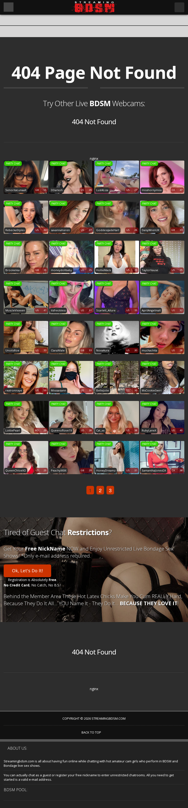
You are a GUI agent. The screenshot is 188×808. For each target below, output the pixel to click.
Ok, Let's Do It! (27, 570)
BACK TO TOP (92, 732)
